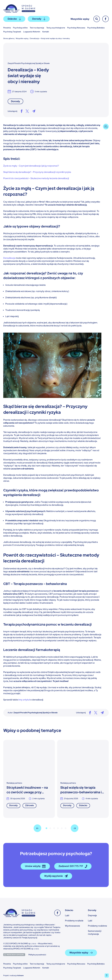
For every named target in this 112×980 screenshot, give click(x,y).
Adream (20, 975)
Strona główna (8, 38)
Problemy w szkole (74, 920)
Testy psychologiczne (55, 27)
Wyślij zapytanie (53, 875)
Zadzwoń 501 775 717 (71, 866)
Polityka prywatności (37, 954)
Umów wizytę (33, 866)
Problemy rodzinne (97, 925)
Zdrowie (29, 805)
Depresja (92, 915)
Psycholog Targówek (12, 31)
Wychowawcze (72, 925)
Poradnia (7, 27)
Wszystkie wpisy (79, 18)
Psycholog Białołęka (95, 27)
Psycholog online (20, 27)
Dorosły (36, 18)
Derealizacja (9, 258)
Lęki (67, 915)
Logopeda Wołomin (31, 31)
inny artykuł (24, 699)
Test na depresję (37, 27)
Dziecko (12, 18)
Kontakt (45, 31)
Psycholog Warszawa (76, 27)
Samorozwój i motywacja (94, 932)
